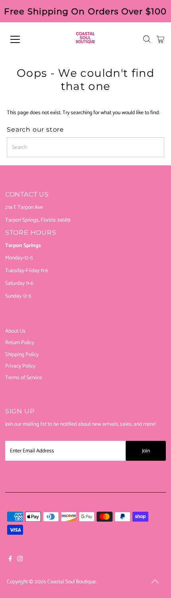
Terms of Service (23, 377)
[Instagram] (20, 559)
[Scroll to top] (155, 582)
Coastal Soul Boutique (71, 581)
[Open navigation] (24, 39)
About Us (15, 331)
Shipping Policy (22, 354)
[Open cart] (160, 39)
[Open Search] (147, 39)
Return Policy (19, 342)
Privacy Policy (20, 366)
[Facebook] (10, 559)
